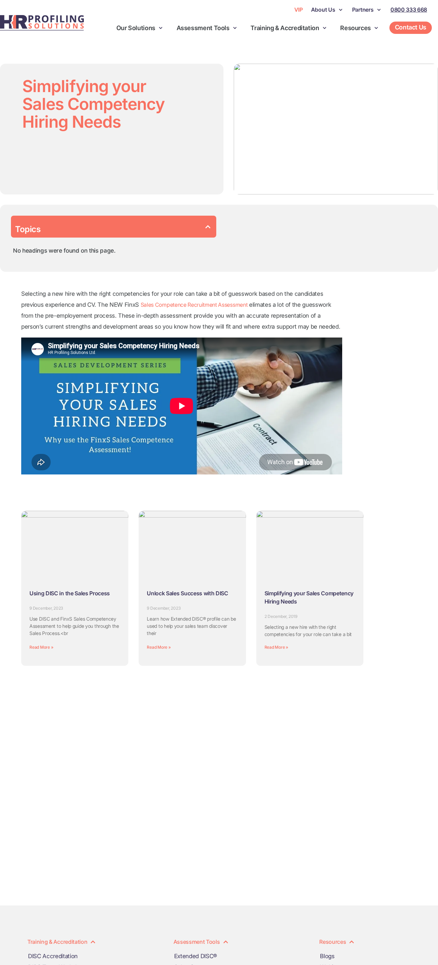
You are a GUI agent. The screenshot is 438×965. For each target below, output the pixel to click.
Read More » (41, 647)
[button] (208, 227)
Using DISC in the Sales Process (69, 593)
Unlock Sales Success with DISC (187, 593)
